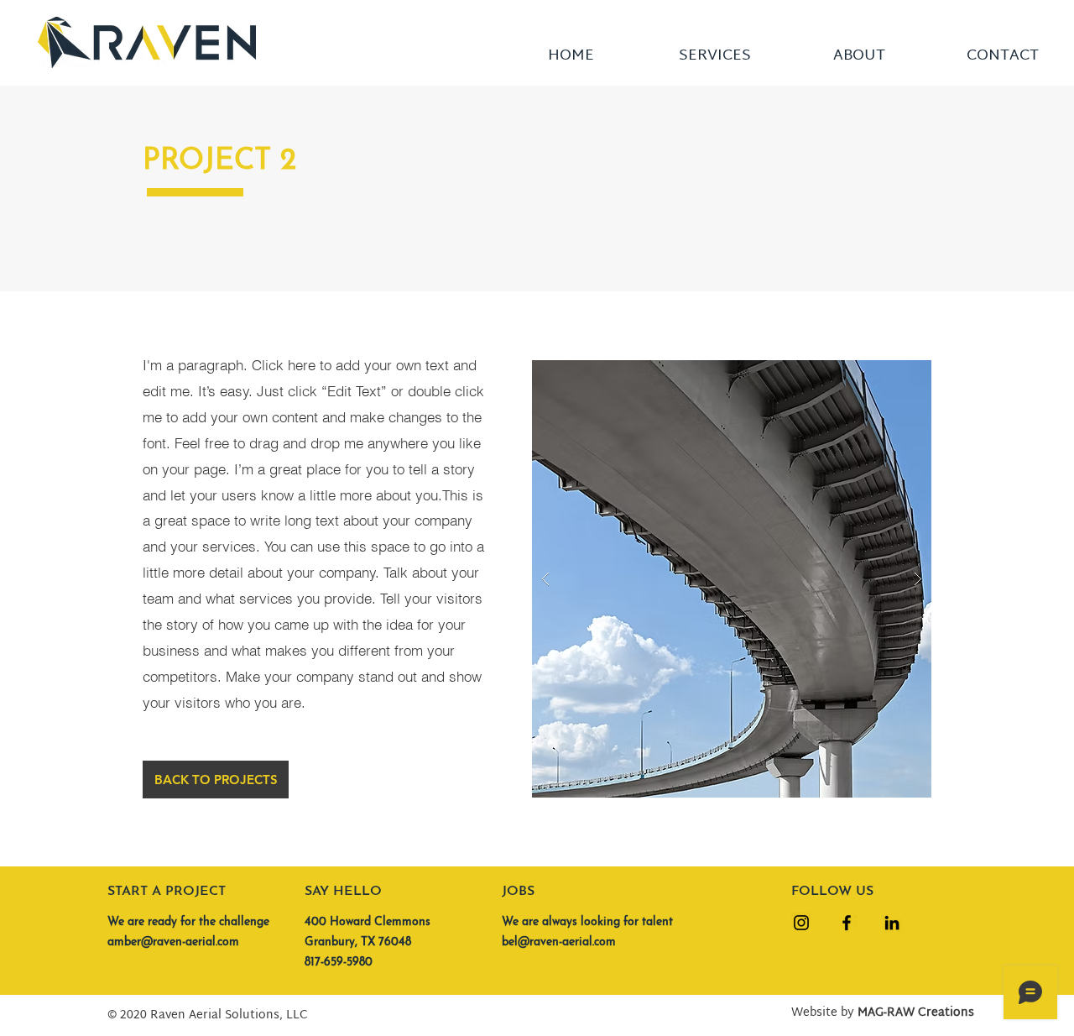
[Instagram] (801, 923)
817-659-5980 (339, 962)
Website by (882, 1012)
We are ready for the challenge (188, 922)
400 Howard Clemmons (367, 922)
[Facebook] (847, 923)
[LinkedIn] (892, 923)
